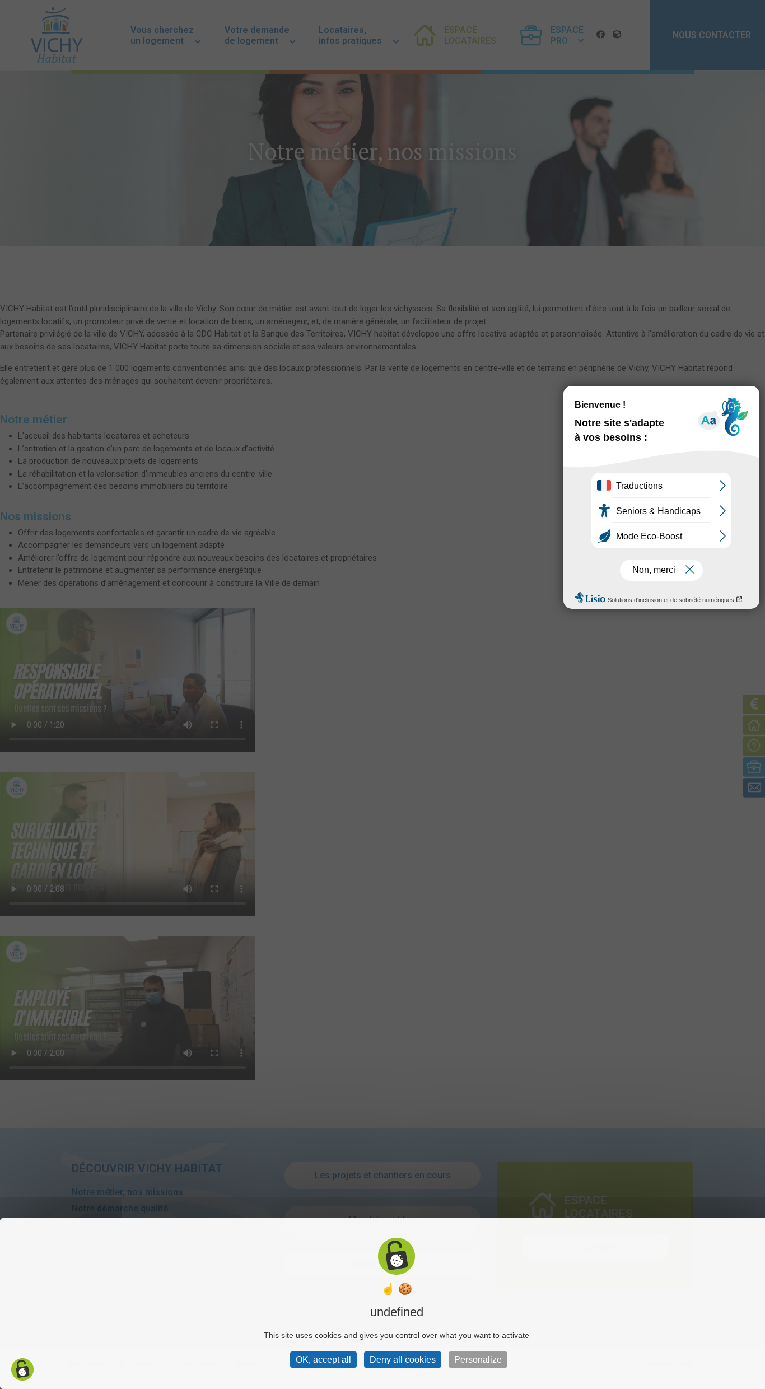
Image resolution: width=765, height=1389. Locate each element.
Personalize (478, 1359)
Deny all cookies (403, 1359)
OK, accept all (323, 1359)
